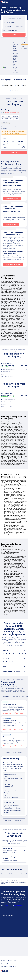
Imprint (3, 960)
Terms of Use (12, 960)
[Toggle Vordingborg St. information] (24, 850)
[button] (8, 26)
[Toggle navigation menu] (26, 2)
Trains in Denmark (17, 881)
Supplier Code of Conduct (8, 966)
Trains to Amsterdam (7, 874)
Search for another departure (13, 112)
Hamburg (15, 116)
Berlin (16, 119)
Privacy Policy (5, 963)
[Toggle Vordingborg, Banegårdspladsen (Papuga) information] (24, 859)
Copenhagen (6, 116)
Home (3, 881)
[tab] (6, 696)
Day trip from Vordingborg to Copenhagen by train (13, 233)
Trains (8, 881)
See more (4, 123)
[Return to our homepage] (4, 2)
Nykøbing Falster (7, 119)
